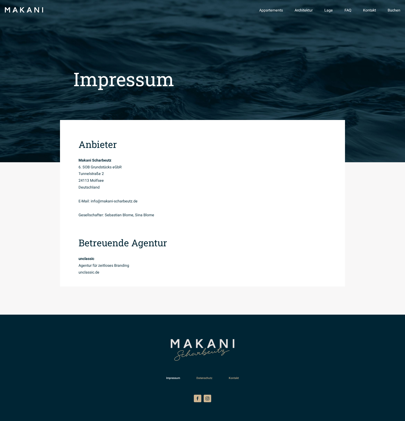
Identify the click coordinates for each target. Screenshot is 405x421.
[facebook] (197, 398)
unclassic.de (89, 272)
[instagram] (207, 398)
